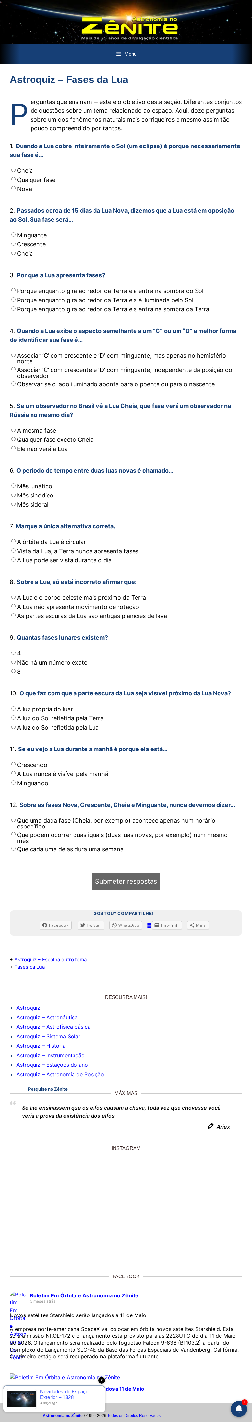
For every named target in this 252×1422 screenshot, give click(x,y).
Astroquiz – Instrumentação (50, 1055)
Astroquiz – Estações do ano (52, 1065)
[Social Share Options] (77, 1259)
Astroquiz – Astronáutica (47, 1017)
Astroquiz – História (41, 1045)
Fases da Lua (29, 967)
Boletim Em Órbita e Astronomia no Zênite (84, 1295)
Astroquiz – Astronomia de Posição (60, 1074)
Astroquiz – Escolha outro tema (50, 959)
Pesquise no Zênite (48, 1089)
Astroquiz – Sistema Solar (48, 1036)
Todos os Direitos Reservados (134, 1415)
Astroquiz (28, 1007)
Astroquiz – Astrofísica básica (53, 1026)
